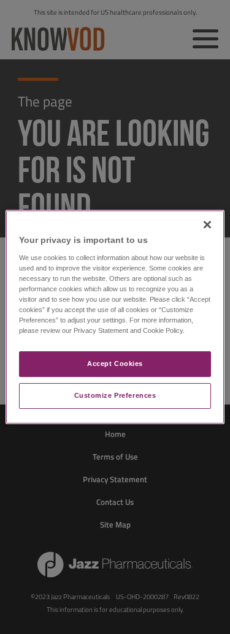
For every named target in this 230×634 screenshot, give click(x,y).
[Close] (207, 224)
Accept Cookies (115, 363)
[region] (115, 317)
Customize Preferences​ (115, 395)
